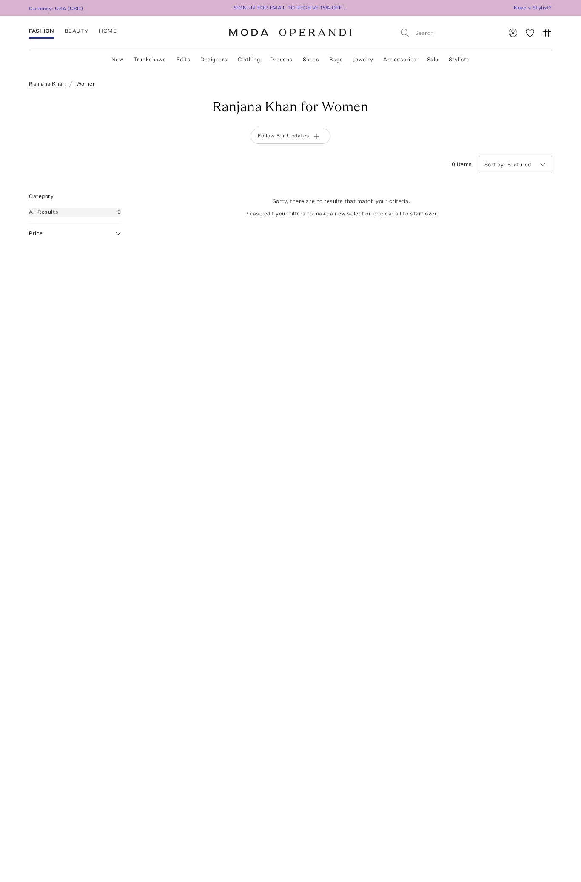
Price (36, 233)
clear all (391, 213)
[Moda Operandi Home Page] (290, 33)
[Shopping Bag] (547, 33)
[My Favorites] (530, 33)
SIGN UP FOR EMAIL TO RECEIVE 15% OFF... (290, 8)
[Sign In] (513, 33)
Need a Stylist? (533, 8)
